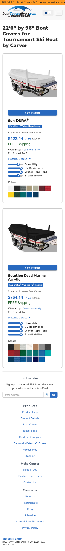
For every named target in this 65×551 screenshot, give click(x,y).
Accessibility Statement (30, 521)
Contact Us (30, 482)
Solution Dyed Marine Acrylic (27, 277)
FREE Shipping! (19, 143)
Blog (30, 509)
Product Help (30, 412)
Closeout (30, 456)
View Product (32, 112)
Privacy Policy (30, 528)
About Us (30, 496)
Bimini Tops (30, 431)
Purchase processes (30, 476)
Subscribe (30, 515)
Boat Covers (30, 424)
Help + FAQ (30, 470)
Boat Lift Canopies (30, 437)
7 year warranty (30, 149)
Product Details (30, 418)
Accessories (30, 450)
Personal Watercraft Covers (30, 443)
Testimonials (30, 503)
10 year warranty (31, 308)
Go (54, 394)
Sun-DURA (18, 120)
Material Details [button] (18, 159)
